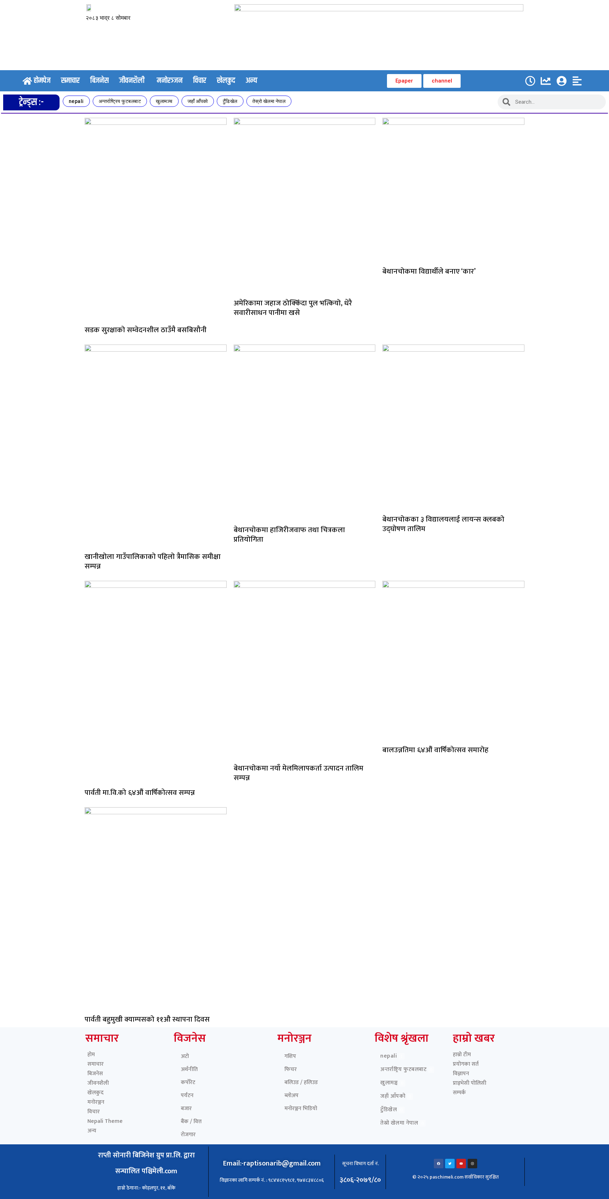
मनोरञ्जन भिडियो (300, 1108)
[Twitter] (450, 1163)
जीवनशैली (98, 1083)
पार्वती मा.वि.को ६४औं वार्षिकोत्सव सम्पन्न (140, 792)
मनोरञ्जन (95, 1102)
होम (91, 1054)
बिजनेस (95, 1073)
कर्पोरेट (188, 1082)
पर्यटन (187, 1095)
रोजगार (188, 1134)
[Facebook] (438, 1163)
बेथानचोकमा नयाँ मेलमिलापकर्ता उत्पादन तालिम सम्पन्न (298, 773)
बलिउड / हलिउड (301, 1082)
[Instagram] (472, 1163)
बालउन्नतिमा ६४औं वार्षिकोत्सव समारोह (435, 750)
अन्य (91, 1131)
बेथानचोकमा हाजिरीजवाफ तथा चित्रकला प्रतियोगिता (289, 535)
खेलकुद (95, 1092)
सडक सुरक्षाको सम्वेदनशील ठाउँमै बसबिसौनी (146, 330)
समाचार (95, 1064)
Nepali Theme (105, 1121)
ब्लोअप (291, 1095)
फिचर (290, 1069)
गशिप (290, 1056)
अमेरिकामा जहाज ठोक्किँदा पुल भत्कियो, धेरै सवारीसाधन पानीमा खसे (293, 308)
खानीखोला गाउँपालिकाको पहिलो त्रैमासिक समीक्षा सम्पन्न (153, 561)
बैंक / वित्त (191, 1121)
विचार (93, 1111)
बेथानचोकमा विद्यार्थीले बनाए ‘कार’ (429, 271)
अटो (185, 1056)
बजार (186, 1108)
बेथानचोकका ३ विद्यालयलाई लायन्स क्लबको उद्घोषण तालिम (443, 524)
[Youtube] (461, 1163)
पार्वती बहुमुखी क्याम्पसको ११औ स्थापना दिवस (147, 1019)
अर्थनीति (189, 1069)
